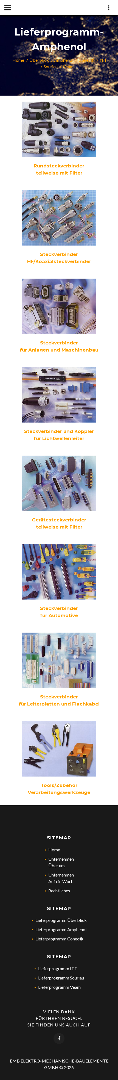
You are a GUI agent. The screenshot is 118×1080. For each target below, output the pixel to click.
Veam (68, 66)
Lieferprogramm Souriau (61, 977)
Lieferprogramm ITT (57, 968)
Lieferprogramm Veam (59, 987)
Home (18, 60)
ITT (103, 60)
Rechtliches (59, 890)
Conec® (86, 60)
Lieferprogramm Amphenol (60, 929)
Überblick (39, 60)
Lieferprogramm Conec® (59, 938)
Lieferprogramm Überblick (61, 920)
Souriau (51, 66)
